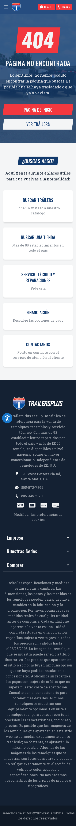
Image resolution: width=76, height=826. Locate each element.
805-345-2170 (32, 496)
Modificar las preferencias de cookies (38, 517)
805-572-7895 (32, 487)
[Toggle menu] (5, 6)
